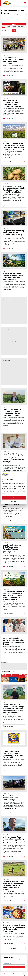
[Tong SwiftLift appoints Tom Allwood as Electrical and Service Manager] (14, 794)
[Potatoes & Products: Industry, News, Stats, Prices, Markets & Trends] (7, 3)
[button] (26, 677)
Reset (14, 30)
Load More (13, 948)
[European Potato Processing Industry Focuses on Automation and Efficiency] (14, 230)
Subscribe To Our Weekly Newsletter (11, 960)
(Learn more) (24, 14)
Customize (13, 501)
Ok (14, 497)
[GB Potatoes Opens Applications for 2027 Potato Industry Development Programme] (14, 56)
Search (14, 975)
